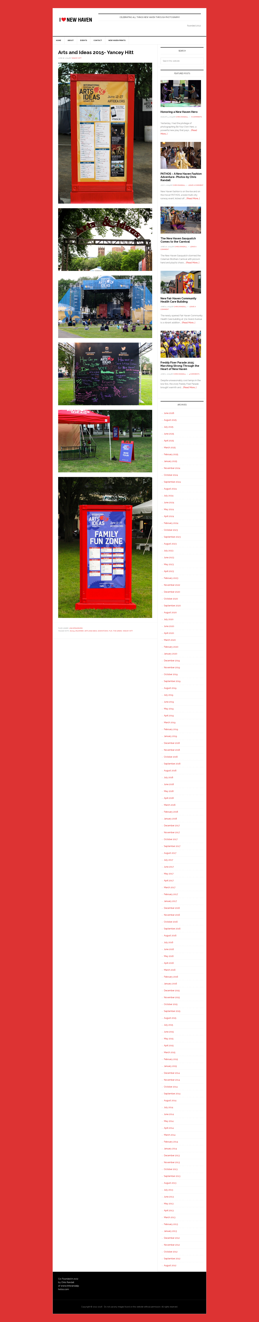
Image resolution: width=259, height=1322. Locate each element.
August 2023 (170, 543)
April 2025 (169, 440)
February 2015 (171, 1059)
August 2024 (170, 488)
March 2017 (169, 887)
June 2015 (169, 1031)
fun (110, 631)
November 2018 (172, 750)
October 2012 (171, 1251)
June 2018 (169, 784)
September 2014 (172, 1093)
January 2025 (170, 461)
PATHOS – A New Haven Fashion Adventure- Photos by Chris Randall (181, 177)
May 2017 (168, 873)
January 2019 (170, 736)
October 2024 (171, 475)
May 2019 (169, 708)
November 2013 (172, 1162)
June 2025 (169, 433)
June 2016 (169, 949)
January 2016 (170, 983)
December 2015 (172, 990)
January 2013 (170, 1231)
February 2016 (171, 976)
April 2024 (169, 516)
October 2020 (171, 598)
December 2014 (172, 1073)
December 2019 (172, 660)
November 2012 (172, 1245)
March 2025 (170, 447)
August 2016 (170, 935)
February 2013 (171, 1224)
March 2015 (169, 1052)
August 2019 (170, 688)
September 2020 (172, 605)
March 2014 (169, 1135)
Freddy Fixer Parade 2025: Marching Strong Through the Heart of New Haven (180, 366)
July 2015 (168, 1025)
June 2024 (169, 502)
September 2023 (172, 537)
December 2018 (172, 743)
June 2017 (169, 867)
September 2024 (172, 482)
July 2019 (168, 695)
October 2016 (171, 922)
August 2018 (170, 770)
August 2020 (170, 612)
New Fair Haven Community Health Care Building (178, 300)
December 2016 (172, 908)
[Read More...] (193, 198)
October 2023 (171, 530)
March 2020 (170, 640)
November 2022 (172, 585)
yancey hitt (128, 631)
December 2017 (172, 825)
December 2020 (172, 592)
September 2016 (172, 928)
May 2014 (169, 1121)
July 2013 (168, 1190)
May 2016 (169, 956)
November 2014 (172, 1080)
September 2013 (172, 1176)
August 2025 (170, 420)
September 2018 (172, 763)
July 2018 (168, 777)
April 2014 (169, 1128)
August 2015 (170, 1018)
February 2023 (171, 578)
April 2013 (169, 1210)
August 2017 (170, 853)
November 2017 (172, 832)
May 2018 (169, 791)
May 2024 (169, 509)
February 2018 (171, 812)
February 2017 (171, 894)
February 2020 (171, 647)
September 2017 (172, 846)
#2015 (72, 631)
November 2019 (172, 667)
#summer (79, 631)
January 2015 (170, 1066)
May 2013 (168, 1203)
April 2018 (169, 798)
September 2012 (172, 1258)
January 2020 (170, 653)
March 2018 (169, 805)
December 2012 (172, 1238)
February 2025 (171, 454)
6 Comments (196, 117)
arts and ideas (90, 631)
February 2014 (171, 1141)
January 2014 (170, 1148)
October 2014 (171, 1086)
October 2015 (171, 1004)
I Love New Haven (75, 20)
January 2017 (170, 901)
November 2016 (172, 915)
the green (117, 631)
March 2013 (169, 1217)
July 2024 (168, 495)
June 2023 (169, 557)
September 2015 (172, 1011)
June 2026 (169, 413)
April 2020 (169, 633)
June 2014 (169, 1114)
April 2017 (169, 880)
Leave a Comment (195, 185)
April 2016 (169, 963)
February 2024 (171, 523)
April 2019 (169, 715)
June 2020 (169, 626)
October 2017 (171, 839)
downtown (103, 631)
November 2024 (172, 468)
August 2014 (170, 1100)
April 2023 (169, 571)
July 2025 (168, 427)
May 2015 (168, 1038)
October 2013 (171, 1169)
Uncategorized (76, 628)
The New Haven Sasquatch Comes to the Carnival (178, 240)
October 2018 (171, 757)
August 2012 (170, 1265)
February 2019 (171, 729)
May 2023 (169, 564)
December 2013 (172, 1155)
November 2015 (172, 997)
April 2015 (169, 1045)
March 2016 (169, 970)
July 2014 (168, 1107)
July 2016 (168, 942)
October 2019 (171, 674)
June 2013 (169, 1196)
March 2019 (169, 722)
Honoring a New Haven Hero (179, 111)
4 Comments (194, 374)
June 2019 (169, 702)
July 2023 (168, 550)
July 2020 (168, 619)
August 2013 (170, 1183)
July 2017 (168, 860)
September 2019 (172, 681)
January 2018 (170, 818)
